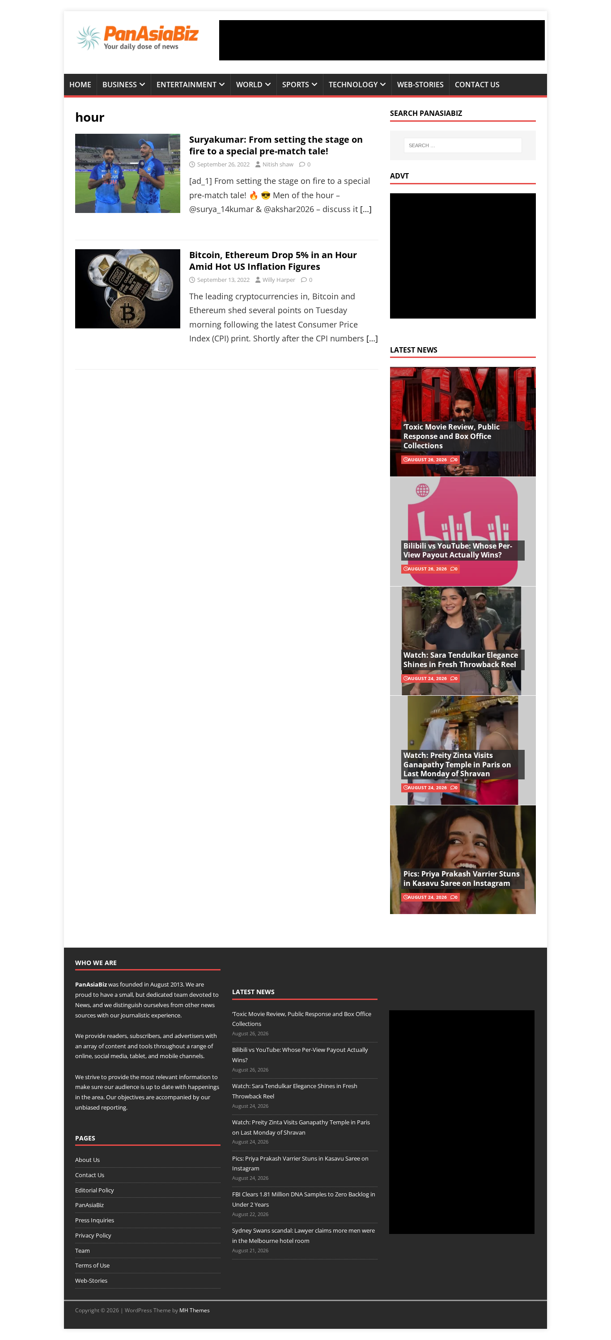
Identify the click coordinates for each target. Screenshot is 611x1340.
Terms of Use (92, 1265)
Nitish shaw (278, 164)
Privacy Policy (93, 1235)
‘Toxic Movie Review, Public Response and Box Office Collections (451, 436)
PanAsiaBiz (91, 984)
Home (80, 84)
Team (82, 1250)
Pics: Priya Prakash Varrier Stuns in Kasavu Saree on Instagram (461, 878)
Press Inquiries (94, 1220)
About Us (87, 1160)
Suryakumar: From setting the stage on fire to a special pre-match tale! (276, 145)
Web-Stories (420, 84)
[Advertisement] (382, 40)
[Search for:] (463, 145)
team (181, 995)
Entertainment (186, 84)
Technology (353, 84)
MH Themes (194, 1310)
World (249, 84)
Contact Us (477, 84)
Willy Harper (279, 280)
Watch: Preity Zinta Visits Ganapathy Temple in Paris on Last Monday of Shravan (457, 764)
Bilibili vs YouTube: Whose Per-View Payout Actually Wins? (457, 550)
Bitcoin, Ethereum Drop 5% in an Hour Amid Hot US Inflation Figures (273, 260)
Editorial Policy (94, 1190)
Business (119, 84)
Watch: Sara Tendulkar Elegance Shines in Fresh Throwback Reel (460, 659)
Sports (295, 84)
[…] (366, 209)
